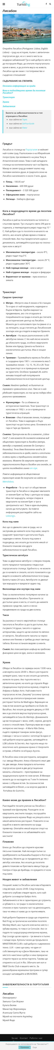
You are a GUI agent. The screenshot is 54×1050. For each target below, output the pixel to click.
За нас (15, 1038)
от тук (33, 468)
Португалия (31, 149)
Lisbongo (10, 515)
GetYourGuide (28, 123)
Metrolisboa (8, 481)
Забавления (9, 106)
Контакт (24, 1038)
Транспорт (9, 97)
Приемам (24, 1047)
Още (35, 1047)
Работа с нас (36, 1038)
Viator (24, 127)
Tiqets (24, 119)
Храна (6, 102)
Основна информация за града (19, 86)
